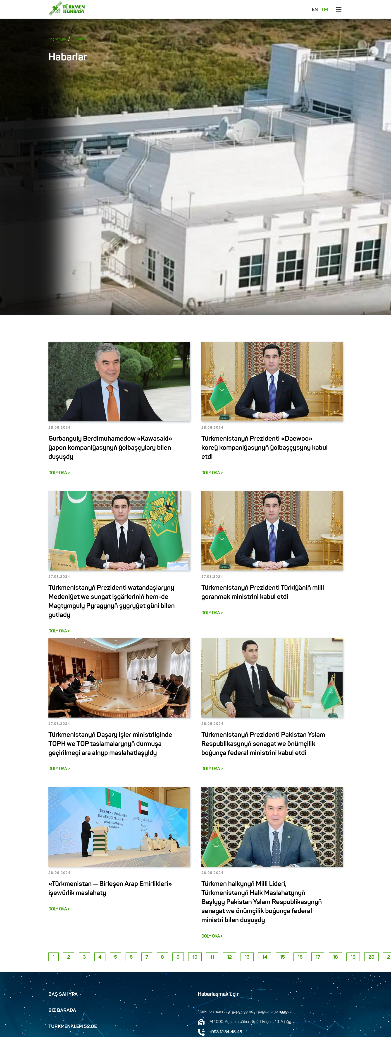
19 (353, 957)
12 (229, 957)
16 (300, 957)
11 (212, 957)
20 (371, 957)
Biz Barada (62, 1010)
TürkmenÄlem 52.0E (72, 1026)
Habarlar (78, 39)
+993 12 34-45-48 (225, 1032)
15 (282, 957)
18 (335, 957)
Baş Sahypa (57, 39)
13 (247, 957)
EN (315, 9)
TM (324, 9)
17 (317, 957)
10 (195, 957)
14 (264, 957)
